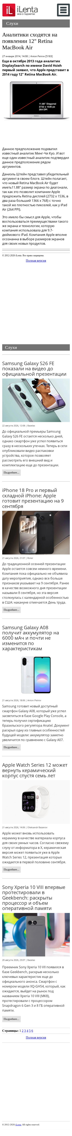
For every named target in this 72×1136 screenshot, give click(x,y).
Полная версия (36, 260)
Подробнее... (11, 472)
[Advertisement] (36, 134)
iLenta (18, 1124)
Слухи (12, 23)
